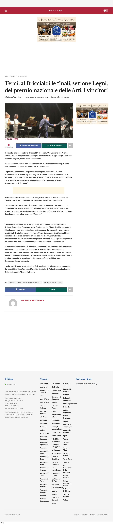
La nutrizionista (56, 469)
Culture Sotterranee (44, 500)
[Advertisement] (56, 3)
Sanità (65, 421)
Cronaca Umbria (43, 485)
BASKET (43, 427)
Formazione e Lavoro (56, 415)
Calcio (42, 430)
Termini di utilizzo (102, 514)
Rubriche (66, 407)
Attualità (43, 420)
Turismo (66, 462)
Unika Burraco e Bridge (67, 483)
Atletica (43, 417)
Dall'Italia (55, 387)
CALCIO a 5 (44, 433)
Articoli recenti (43, 412)
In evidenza (56, 453)
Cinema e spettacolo (44, 438)
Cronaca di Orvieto (44, 469)
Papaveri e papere (67, 390)
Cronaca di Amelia (44, 452)
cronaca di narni (44, 458)
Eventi (54, 402)
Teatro (65, 439)
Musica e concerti (55, 499)
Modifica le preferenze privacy (86, 384)
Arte (41, 396)
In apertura (65, 97)
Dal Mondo (56, 383)
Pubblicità (85, 514)
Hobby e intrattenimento (57, 428)
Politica (66, 395)
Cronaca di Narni (44, 463)
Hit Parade (56, 420)
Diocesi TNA (56, 390)
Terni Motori (67, 459)
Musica (54, 491)
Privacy (92, 514)
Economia (55, 393)
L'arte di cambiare (55, 458)
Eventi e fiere (55, 407)
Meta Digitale (16, 514)
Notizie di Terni (67, 384)
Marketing (55, 484)
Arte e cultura (43, 407)
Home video (56, 432)
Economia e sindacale (56, 398)
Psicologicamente (70, 403)
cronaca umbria (43, 491)
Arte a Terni (44, 399)
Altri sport (44, 383)
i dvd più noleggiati (56, 440)
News (54, 503)
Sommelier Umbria (67, 431)
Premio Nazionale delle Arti (32, 282)
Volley (65, 500)
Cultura (43, 495)
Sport (65, 436)
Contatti (76, 514)
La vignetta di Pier (56, 474)
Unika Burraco (66, 476)
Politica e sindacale (67, 399)
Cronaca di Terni (22, 76)
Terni (60, 282)
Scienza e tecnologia (67, 425)
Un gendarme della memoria (67, 468)
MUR (19, 282)
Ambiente (43, 387)
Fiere (54, 411)
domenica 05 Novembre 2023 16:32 (36, 97)
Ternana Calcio (66, 454)
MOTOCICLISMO (58, 488)
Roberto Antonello (50, 282)
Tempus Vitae (66, 443)
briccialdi (12, 282)
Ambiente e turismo (44, 391)
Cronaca (12, 76)
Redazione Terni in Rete (13, 97)
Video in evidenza (66, 490)
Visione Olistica (66, 495)
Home (6, 76)
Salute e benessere (67, 411)
